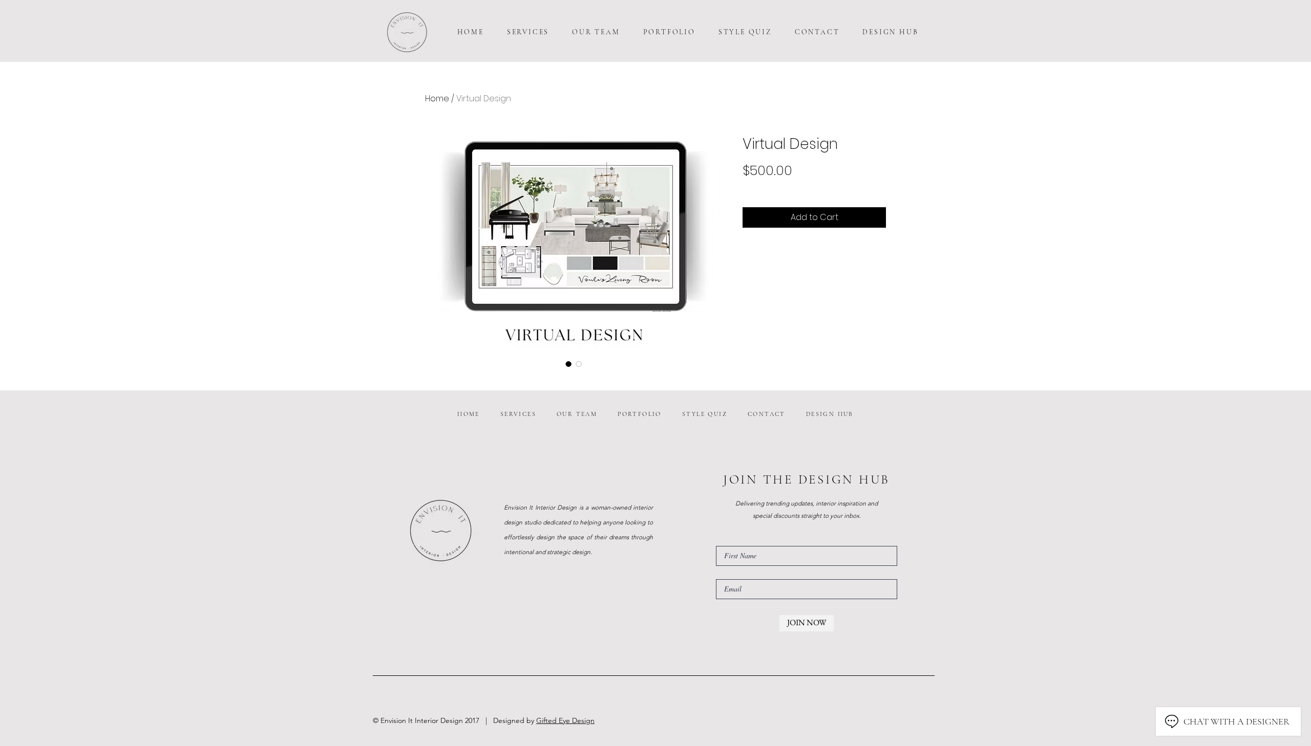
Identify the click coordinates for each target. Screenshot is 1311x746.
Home (437, 98)
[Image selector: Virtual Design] (568, 364)
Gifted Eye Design (565, 720)
